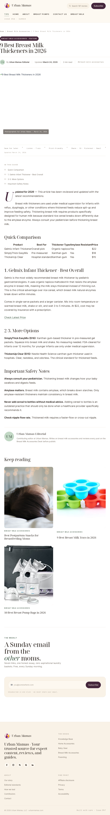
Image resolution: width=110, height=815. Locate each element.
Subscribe (98, 6)
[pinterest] (26, 765)
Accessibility (63, 794)
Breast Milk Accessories (18, 31)
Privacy (61, 785)
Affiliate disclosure (66, 780)
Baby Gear (62, 748)
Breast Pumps (41, 14)
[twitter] (19, 765)
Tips (6, 14)
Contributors (9, 794)
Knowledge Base (65, 739)
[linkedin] (32, 765)
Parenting (62, 757)
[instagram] (13, 765)
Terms (61, 789)
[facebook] (6, 765)
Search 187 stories (79, 6)
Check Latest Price (15, 317)
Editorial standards (12, 785)
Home (16, 14)
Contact (7, 798)
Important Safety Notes (18, 184)
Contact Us (60, 14)
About (26, 14)
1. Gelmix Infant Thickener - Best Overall (25, 174)
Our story (8, 780)
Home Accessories (66, 743)
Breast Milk (77, 14)
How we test (9, 789)
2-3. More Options (16, 179)
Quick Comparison (16, 170)
